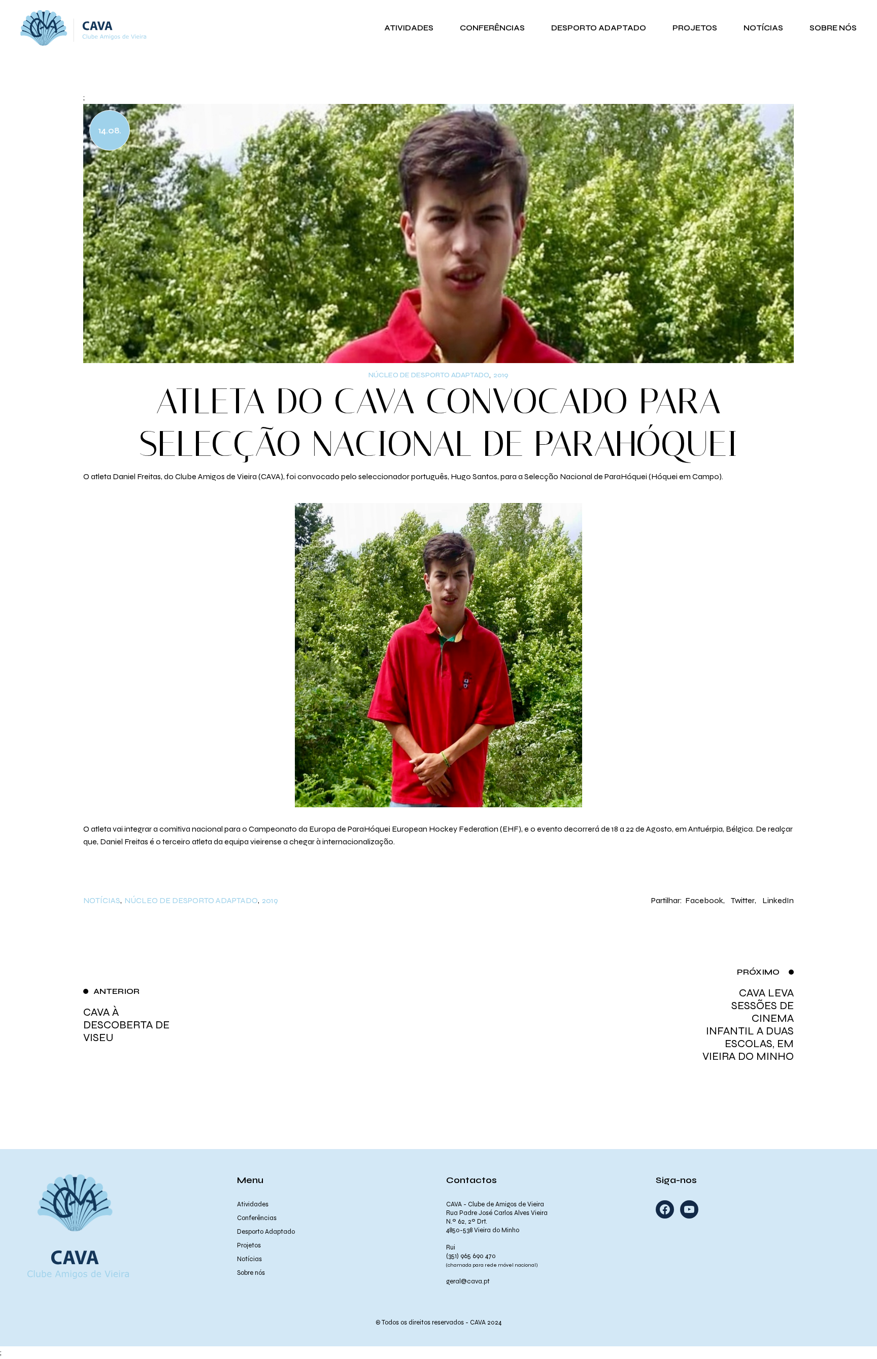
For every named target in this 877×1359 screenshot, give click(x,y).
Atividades (252, 1204)
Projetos (249, 1245)
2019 (501, 375)
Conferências (257, 1218)
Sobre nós (251, 1273)
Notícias (101, 900)
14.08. (109, 130)
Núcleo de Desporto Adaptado (428, 375)
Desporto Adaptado (266, 1232)
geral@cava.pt (468, 1281)
